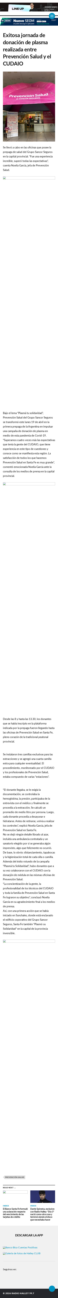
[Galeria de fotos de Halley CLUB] (21, 1253)
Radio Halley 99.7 (23, 1293)
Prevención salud (14, 1177)
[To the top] (52, 1289)
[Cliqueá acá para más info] (29, 24)
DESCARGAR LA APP (29, 1235)
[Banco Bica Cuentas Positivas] (20, 1247)
